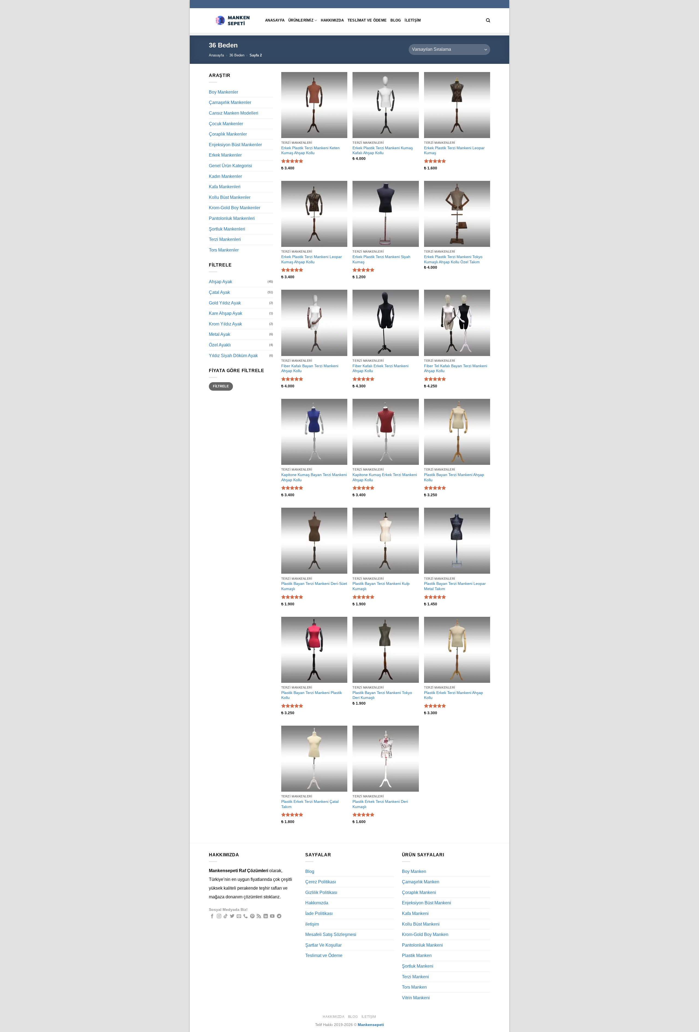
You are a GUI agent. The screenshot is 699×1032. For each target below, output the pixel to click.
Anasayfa (275, 20)
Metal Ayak (219, 334)
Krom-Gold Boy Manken (425, 934)
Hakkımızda (332, 20)
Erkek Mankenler (225, 155)
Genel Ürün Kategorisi (230, 165)
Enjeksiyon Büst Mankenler (235, 144)
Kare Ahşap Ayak (225, 313)
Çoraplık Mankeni (419, 892)
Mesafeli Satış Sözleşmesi (330, 934)
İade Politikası (319, 913)
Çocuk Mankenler (226, 123)
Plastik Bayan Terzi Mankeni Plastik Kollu (311, 695)
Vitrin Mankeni (416, 997)
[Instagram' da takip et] (219, 916)
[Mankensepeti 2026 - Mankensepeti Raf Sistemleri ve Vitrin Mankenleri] (233, 20)
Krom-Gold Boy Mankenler (234, 207)
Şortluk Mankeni (417, 966)
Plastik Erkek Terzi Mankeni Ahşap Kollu (453, 695)
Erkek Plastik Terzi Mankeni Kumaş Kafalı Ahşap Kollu (383, 150)
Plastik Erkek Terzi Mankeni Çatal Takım (310, 804)
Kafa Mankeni (415, 913)
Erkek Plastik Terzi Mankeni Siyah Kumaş (381, 259)
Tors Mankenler (224, 250)
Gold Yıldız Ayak (225, 303)
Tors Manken (414, 987)
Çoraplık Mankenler (228, 134)
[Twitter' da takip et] (232, 916)
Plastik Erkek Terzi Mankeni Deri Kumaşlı (380, 804)
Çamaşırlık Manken (420, 882)
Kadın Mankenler (225, 176)
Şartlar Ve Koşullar (323, 945)
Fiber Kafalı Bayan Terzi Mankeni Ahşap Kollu (309, 368)
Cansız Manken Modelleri (233, 113)
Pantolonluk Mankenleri (232, 218)
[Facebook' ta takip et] (212, 916)
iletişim (413, 20)
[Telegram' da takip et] (279, 916)
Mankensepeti (371, 1024)
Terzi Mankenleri (225, 239)
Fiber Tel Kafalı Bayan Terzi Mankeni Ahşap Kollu (455, 368)
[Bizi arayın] (245, 916)
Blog (395, 20)
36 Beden (236, 55)
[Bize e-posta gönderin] (239, 916)
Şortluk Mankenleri (227, 229)
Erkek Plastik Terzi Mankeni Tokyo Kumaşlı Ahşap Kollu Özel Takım (453, 259)
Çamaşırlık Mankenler (230, 102)
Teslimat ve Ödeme (367, 20)
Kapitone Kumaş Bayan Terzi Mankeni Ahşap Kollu (314, 477)
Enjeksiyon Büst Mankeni (426, 903)
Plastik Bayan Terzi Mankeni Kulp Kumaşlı (381, 586)
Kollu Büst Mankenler (229, 197)
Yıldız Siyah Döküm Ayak (233, 355)
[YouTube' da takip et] (272, 916)
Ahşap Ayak (220, 281)
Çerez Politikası (320, 882)
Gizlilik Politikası (321, 892)
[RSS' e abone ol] (259, 916)
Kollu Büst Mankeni (421, 924)
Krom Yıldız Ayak (225, 324)
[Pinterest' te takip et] (252, 916)
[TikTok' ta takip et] (225, 916)
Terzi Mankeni (415, 976)
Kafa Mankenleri (225, 186)
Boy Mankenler (223, 92)
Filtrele (221, 386)
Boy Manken (414, 871)
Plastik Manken (417, 955)
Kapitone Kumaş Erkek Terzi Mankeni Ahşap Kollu (385, 477)
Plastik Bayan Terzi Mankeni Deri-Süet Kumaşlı (314, 586)
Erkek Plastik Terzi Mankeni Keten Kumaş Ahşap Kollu (310, 150)
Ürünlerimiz (300, 20)
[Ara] (488, 20)
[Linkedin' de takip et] (265, 916)
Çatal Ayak (219, 292)
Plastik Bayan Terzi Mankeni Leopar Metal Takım (455, 586)
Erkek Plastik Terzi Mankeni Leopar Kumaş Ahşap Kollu (311, 259)
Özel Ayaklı (220, 345)
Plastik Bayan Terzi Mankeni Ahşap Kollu (454, 477)
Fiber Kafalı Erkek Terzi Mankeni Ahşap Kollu (380, 368)
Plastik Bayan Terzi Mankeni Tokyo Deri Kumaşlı (382, 695)
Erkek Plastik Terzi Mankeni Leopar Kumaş (454, 150)
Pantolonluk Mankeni (422, 945)
